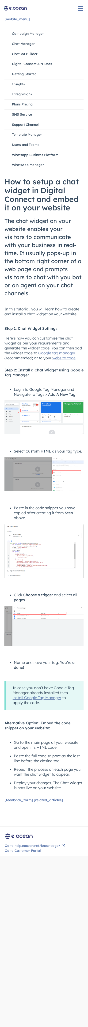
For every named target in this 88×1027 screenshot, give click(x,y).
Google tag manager (56, 353)
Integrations (22, 94)
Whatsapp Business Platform (35, 155)
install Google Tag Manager (37, 697)
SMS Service (22, 114)
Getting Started (24, 74)
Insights (18, 84)
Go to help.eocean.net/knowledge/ (33, 846)
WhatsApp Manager (28, 165)
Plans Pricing (22, 104)
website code (64, 358)
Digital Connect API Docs (32, 64)
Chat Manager (23, 44)
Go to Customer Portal (23, 851)
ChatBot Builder (25, 54)
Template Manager (27, 134)
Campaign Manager (28, 33)
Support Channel (25, 124)
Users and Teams (25, 145)
